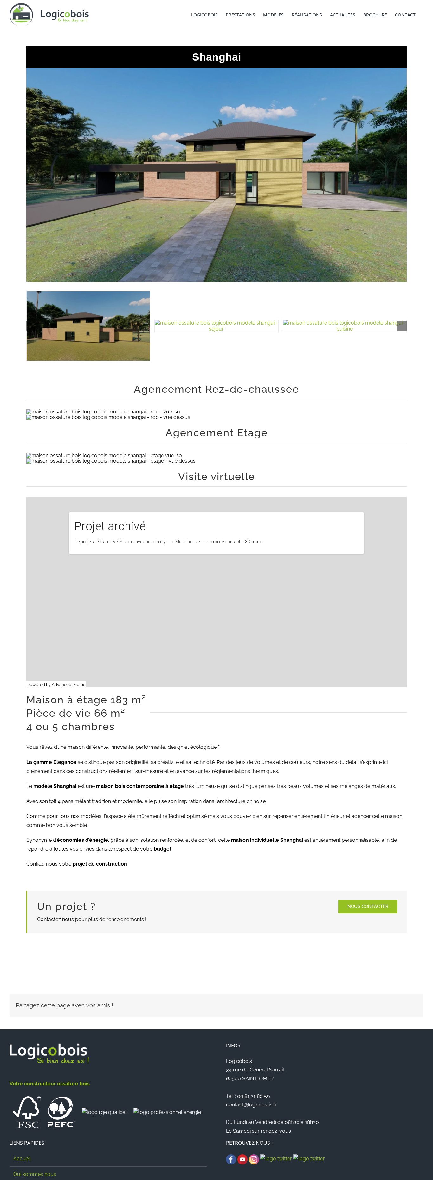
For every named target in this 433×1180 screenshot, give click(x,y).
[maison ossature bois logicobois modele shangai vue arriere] (88, 326)
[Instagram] (254, 1159)
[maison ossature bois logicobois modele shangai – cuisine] (344, 326)
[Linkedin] (309, 1159)
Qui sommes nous (34, 1174)
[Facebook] (231, 1159)
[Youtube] (242, 1159)
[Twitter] (276, 1159)
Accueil (22, 1159)
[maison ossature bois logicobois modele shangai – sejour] (216, 326)
